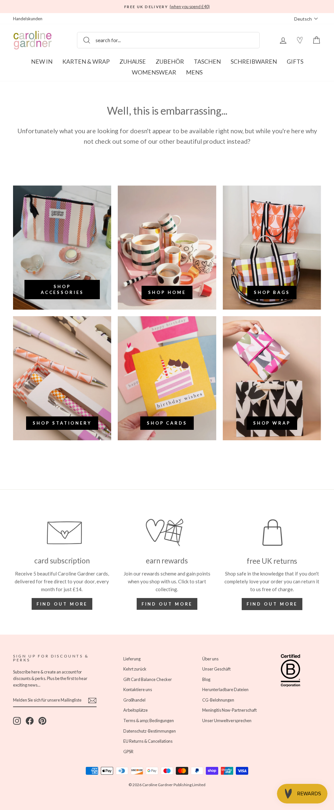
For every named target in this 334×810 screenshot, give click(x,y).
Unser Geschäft (216, 669)
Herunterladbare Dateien (225, 689)
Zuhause (132, 61)
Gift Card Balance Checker (147, 679)
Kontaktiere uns (137, 689)
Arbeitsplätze (135, 710)
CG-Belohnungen (218, 700)
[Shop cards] (167, 378)
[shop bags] (272, 248)
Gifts (295, 61)
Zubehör (170, 61)
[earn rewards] (167, 532)
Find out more (62, 604)
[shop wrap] (272, 378)
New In (42, 61)
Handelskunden (27, 18)
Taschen (207, 61)
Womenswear (154, 72)
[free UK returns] (272, 532)
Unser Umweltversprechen (226, 720)
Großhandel (134, 700)
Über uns (210, 658)
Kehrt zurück (134, 669)
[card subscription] (62, 532)
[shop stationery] (62, 378)
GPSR (128, 751)
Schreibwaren (254, 61)
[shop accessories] (62, 248)
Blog (206, 679)
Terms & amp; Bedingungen (148, 720)
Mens (194, 72)
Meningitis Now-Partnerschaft (229, 710)
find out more (167, 604)
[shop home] (167, 248)
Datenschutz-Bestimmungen (149, 731)
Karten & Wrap (86, 61)
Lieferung (132, 658)
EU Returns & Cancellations (148, 741)
